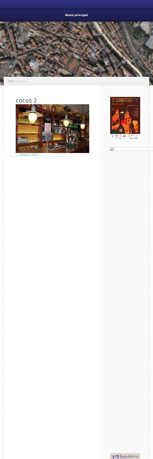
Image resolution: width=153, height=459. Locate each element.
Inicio (12, 81)
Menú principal (76, 15)
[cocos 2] (52, 152)
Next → (36, 155)
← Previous (23, 155)
